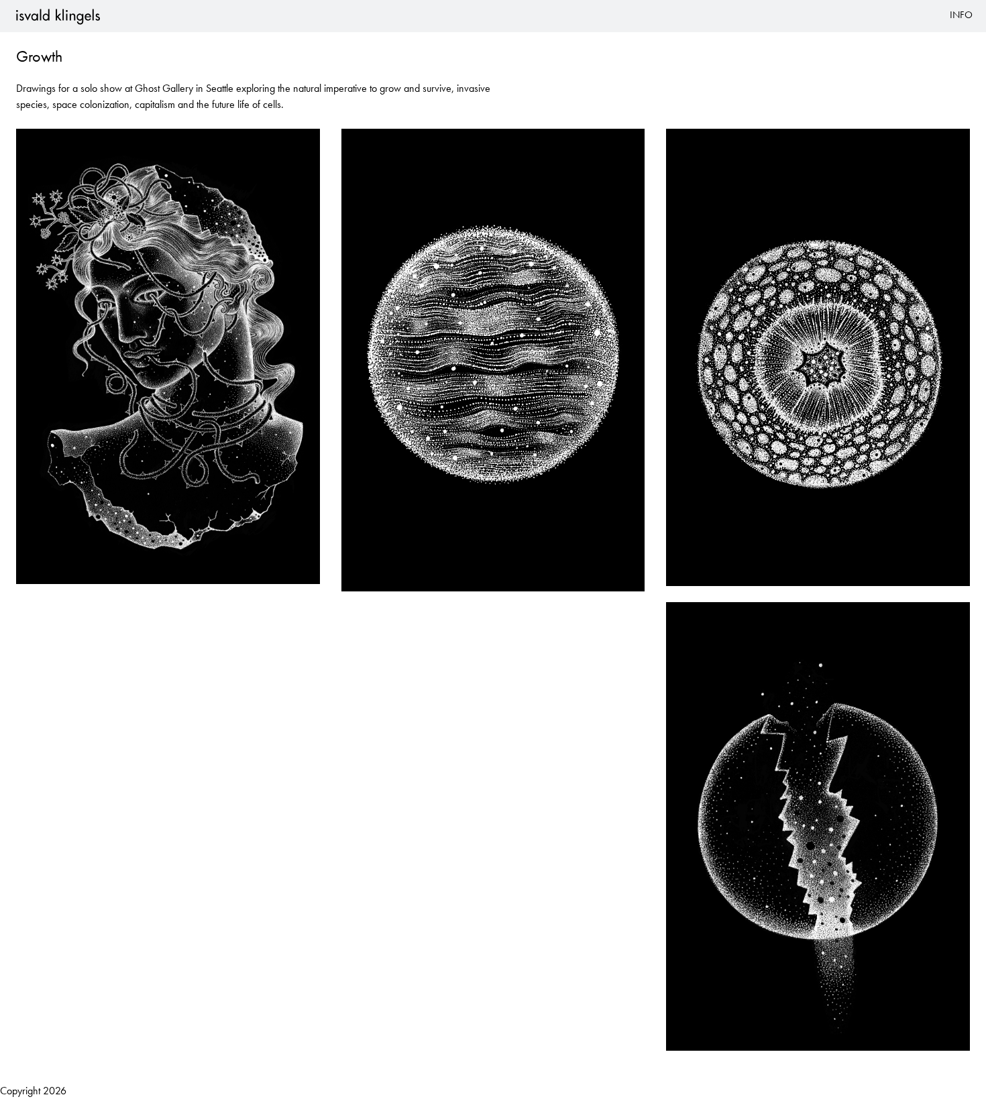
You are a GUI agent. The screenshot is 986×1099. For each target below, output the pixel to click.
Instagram (526, 24)
